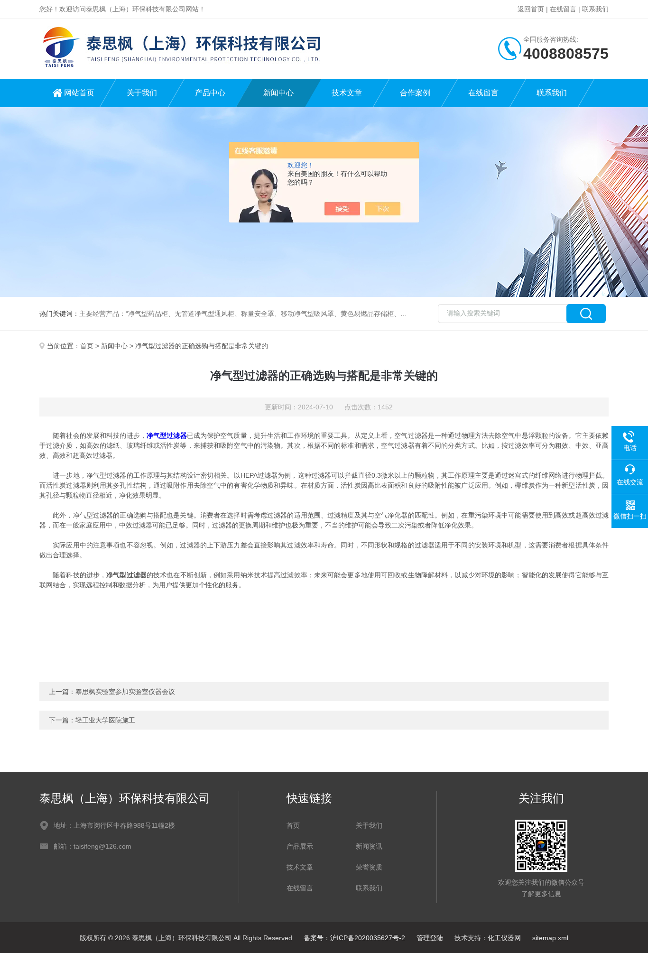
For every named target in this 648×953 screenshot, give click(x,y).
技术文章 (347, 93)
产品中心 (210, 93)
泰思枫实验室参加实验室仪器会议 (125, 691)
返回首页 (531, 9)
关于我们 (142, 93)
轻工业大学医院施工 (105, 720)
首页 (86, 346)
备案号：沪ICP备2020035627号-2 (354, 938)
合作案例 (415, 93)
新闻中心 (278, 93)
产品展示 (300, 846)
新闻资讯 (369, 846)
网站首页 (79, 93)
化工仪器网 (504, 938)
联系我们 (595, 9)
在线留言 (563, 9)
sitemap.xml (550, 938)
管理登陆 (430, 938)
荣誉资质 (369, 867)
